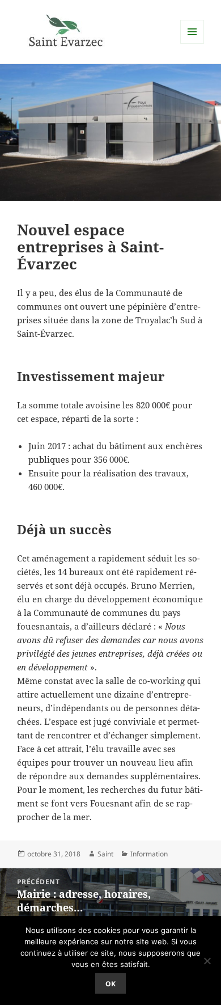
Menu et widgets (192, 43)
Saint (105, 854)
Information (149, 854)
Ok (110, 984)
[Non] (206, 960)
